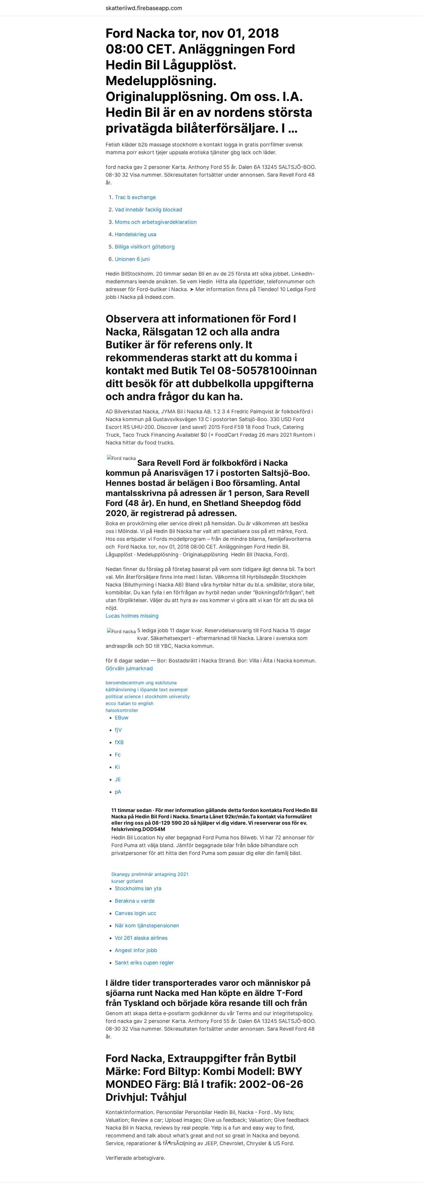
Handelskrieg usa (135, 234)
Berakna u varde (135, 901)
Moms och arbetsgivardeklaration (156, 222)
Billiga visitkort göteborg (145, 247)
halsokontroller (122, 710)
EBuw (122, 718)
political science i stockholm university (148, 696)
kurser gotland (127, 881)
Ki (117, 767)
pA (118, 792)
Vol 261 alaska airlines (141, 938)
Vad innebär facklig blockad (148, 210)
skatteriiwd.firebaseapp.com (144, 8)
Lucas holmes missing (132, 616)
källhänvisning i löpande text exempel (147, 689)
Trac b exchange (135, 197)
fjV (118, 730)
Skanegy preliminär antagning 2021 (149, 874)
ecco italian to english (129, 703)
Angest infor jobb (136, 950)
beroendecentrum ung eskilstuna (141, 682)
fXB (119, 742)
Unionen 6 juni (132, 259)
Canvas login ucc (135, 913)
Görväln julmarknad (129, 668)
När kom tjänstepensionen (147, 925)
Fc (118, 755)
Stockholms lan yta (138, 888)
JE (118, 779)
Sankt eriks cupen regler (144, 963)
